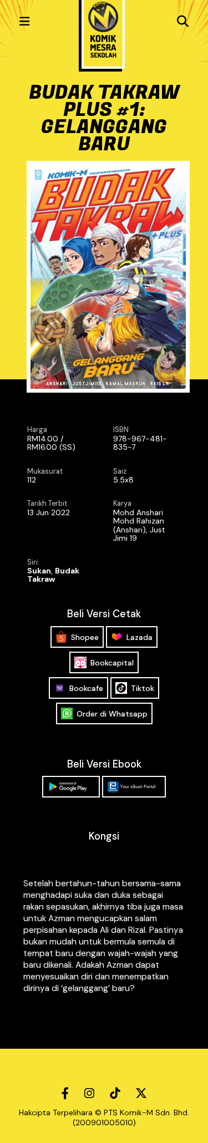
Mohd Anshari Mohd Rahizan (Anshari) (138, 521)
